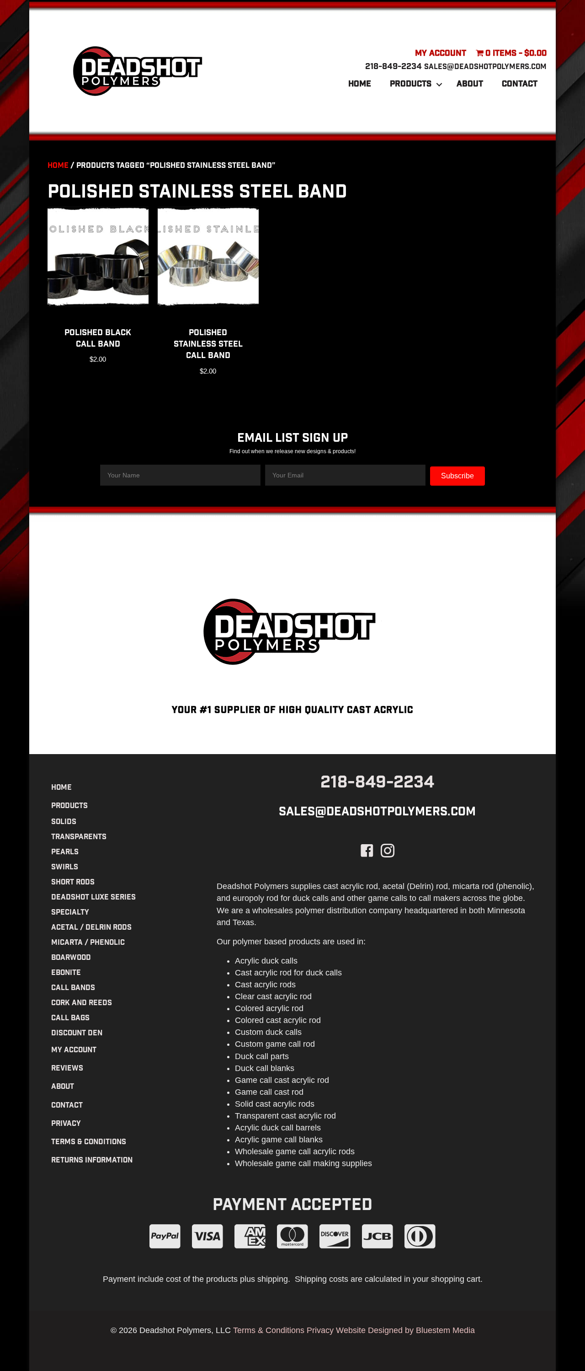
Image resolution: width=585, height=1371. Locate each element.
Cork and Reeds (81, 1003)
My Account (440, 54)
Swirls (64, 867)
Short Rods (73, 883)
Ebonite (66, 973)
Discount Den (76, 1033)
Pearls (65, 852)
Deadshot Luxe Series (93, 898)
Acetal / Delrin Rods (91, 928)
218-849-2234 (393, 67)
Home (359, 85)
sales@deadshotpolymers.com (485, 67)
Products (410, 85)
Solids (63, 822)
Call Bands (73, 988)
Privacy (66, 1124)
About (470, 85)
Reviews (67, 1069)
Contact (519, 85)
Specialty (70, 913)
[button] (439, 84)
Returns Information (92, 1161)
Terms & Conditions (88, 1142)
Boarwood (71, 958)
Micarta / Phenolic (88, 943)
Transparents (78, 837)
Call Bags (70, 1018)
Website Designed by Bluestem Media (405, 1330)
